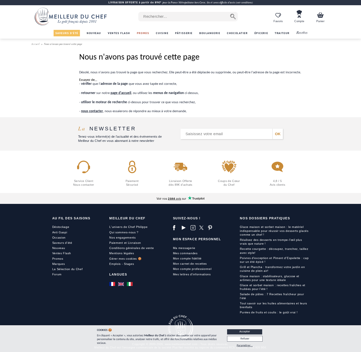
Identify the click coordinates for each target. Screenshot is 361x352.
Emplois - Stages (121, 264)
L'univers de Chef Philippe (128, 227)
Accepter (244, 331)
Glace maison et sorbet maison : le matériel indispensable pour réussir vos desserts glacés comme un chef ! (274, 230)
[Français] (112, 284)
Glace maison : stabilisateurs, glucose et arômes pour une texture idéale (269, 278)
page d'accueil (121, 93)
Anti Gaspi (59, 232)
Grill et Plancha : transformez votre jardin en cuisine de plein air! (272, 268)
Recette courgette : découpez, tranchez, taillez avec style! (274, 250)
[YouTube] (185, 227)
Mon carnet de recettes (190, 263)
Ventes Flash (61, 253)
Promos (57, 258)
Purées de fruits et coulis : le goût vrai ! (268, 312)
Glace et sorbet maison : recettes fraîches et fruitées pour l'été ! (272, 287)
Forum (57, 274)
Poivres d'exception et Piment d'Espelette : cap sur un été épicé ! (274, 259)
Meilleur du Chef (127, 218)
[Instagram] (194, 227)
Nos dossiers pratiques (265, 218)
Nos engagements (122, 237)
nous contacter (92, 111)
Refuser (244, 338)
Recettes (302, 33)
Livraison (134, 242)
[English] (121, 284)
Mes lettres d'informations (192, 274)
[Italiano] (130, 284)
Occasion (59, 237)
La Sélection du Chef (67, 269)
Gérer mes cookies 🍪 (125, 258)
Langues (118, 274)
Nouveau (58, 248)
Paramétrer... (245, 345)
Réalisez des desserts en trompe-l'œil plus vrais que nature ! (271, 241)
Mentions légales (121, 253)
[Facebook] (176, 227)
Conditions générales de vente (131, 248)
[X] (202, 227)
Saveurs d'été (62, 242)
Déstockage (60, 227)
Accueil (35, 44)
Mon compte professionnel (192, 269)
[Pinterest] (211, 227)
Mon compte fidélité (187, 258)
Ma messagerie (184, 248)
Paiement (116, 242)
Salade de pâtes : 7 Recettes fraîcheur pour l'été (272, 296)
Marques (58, 264)
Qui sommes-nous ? (124, 232)
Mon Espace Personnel (197, 239)
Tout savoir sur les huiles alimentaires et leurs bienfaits (273, 305)
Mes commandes (185, 253)
